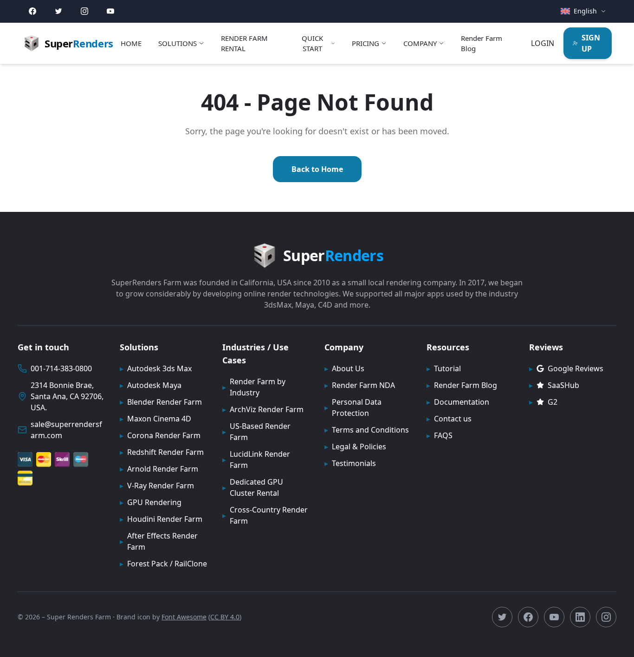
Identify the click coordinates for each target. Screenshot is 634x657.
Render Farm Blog (481, 43)
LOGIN (542, 43)
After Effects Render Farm (159, 541)
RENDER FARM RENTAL (244, 43)
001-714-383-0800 (61, 368)
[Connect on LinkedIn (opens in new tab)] (580, 617)
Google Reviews (566, 368)
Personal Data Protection (353, 407)
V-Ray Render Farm (157, 485)
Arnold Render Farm (159, 469)
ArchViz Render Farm (263, 409)
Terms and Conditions (366, 430)
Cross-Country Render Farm (265, 515)
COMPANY (420, 43)
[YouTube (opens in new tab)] (110, 11)
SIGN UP (591, 43)
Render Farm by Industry (253, 387)
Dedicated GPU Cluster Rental (252, 487)
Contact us (449, 419)
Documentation (458, 402)
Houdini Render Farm (161, 519)
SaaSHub (554, 385)
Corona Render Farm (160, 435)
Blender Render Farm (161, 402)
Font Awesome (184, 616)
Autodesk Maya (150, 385)
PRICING (365, 43)
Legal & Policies (355, 446)
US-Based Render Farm (256, 431)
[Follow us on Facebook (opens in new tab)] (528, 617)
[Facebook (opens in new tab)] (32, 11)
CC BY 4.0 (224, 616)
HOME (131, 43)
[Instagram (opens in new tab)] (84, 11)
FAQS (440, 435)
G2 (543, 402)
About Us (344, 368)
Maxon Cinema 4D (155, 419)
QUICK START (312, 43)
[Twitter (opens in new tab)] (58, 11)
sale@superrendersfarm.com (66, 429)
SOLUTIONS (177, 43)
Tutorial (444, 368)
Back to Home (317, 169)
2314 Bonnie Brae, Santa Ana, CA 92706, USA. (67, 396)
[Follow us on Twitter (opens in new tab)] (502, 617)
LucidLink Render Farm (256, 459)
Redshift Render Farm (162, 452)
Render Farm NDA (359, 385)
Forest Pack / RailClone (163, 563)
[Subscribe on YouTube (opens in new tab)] (554, 617)
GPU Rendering (150, 502)
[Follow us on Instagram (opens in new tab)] (606, 617)
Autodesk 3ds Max (156, 368)
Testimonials (350, 463)
